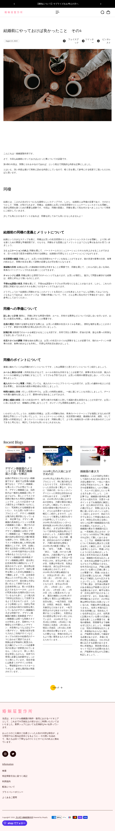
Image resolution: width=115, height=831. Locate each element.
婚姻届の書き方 (89, 471)
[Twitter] (13, 754)
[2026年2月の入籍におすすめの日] (57, 456)
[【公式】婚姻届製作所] (23, 12)
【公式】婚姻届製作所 (24, 817)
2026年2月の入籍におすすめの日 (57, 472)
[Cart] (108, 12)
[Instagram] (5, 754)
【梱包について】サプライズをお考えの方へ (57, 3)
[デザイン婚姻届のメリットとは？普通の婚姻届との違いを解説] (20, 454)
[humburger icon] (57, 12)
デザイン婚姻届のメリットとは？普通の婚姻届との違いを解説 (18, 471)
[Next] (100, 4)
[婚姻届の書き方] (95, 456)
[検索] (102, 12)
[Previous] (14, 4)
